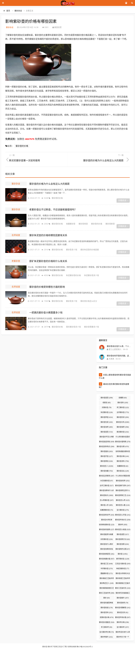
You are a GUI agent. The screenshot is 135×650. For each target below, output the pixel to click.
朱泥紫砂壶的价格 (73, 275)
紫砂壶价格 (123, 456)
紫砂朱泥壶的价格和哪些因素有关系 (48, 235)
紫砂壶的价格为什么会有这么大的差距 (49, 184)
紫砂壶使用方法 (122, 539)
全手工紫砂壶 (107, 486)
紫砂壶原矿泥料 (122, 486)
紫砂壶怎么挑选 (122, 529)
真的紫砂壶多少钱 (73, 326)
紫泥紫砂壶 (123, 432)
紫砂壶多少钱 (71, 249)
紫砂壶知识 (106, 495)
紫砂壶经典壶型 (106, 554)
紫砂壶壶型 (107, 398)
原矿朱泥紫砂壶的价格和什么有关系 (48, 261)
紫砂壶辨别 (107, 461)
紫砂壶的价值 (96, 223)
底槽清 (123, 398)
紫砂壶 (123, 554)
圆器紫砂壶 (107, 573)
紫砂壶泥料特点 (106, 446)
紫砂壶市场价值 (122, 617)
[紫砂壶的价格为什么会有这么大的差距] (15, 194)
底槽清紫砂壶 (106, 510)
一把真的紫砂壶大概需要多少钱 (45, 312)
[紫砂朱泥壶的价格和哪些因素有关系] (15, 246)
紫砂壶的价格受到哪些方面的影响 (47, 287)
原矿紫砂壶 (122, 559)
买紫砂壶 (106, 407)
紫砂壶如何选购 (106, 529)
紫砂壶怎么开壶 (122, 515)
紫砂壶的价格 (22, 146)
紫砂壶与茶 (123, 446)
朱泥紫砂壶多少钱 (91, 275)
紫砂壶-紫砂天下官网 (49, 647)
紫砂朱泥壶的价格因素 (89, 249)
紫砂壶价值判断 (122, 442)
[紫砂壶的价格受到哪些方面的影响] (15, 297)
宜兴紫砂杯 (123, 627)
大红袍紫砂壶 (106, 481)
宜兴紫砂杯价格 (106, 632)
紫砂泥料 (122, 403)
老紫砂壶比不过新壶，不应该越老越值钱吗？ (53, 209)
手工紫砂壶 (123, 407)
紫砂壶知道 (107, 608)
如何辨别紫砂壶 (106, 525)
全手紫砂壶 (123, 412)
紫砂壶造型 (123, 534)
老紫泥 (107, 403)
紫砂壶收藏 (107, 471)
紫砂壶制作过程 (122, 549)
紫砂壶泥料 (123, 461)
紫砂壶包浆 (107, 422)
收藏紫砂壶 (70, 223)
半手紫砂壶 (107, 569)
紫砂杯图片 (107, 637)
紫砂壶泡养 (107, 427)
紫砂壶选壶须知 (106, 442)
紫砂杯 (122, 525)
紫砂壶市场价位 (122, 520)
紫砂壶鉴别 (107, 451)
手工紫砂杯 (106, 627)
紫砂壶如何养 (123, 481)
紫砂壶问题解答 (122, 608)
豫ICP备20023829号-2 (84, 647)
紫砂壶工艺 (107, 564)
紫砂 (106, 598)
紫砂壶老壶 (83, 223)
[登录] (126, 3)
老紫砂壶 (16, 260)
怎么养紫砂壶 (107, 500)
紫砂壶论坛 (123, 471)
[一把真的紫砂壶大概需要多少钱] (15, 323)
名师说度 (16, 235)
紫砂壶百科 (107, 612)
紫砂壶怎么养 (123, 500)
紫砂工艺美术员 (122, 588)
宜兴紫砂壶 (123, 510)
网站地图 (73, 647)
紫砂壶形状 (123, 417)
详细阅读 (122, 200)
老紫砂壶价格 (107, 617)
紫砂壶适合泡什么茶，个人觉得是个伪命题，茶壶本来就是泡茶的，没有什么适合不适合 (119, 346)
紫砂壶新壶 (110, 223)
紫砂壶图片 (123, 598)
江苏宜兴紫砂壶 (122, 564)
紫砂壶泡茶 (123, 544)
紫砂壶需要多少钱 (91, 326)
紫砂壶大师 (122, 422)
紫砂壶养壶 (107, 417)
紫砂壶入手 (107, 505)
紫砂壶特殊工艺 (122, 495)
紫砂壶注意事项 (106, 476)
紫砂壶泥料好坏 (106, 515)
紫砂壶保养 (123, 427)
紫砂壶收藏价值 (106, 559)
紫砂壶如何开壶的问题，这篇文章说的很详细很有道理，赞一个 (119, 356)
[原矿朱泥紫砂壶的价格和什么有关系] (15, 272)
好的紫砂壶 (107, 539)
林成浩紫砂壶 (122, 569)
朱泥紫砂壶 (107, 412)
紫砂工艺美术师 (106, 593)
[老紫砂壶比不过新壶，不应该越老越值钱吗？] (15, 220)
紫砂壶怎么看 (123, 505)
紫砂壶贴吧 (122, 603)
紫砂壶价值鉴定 (106, 622)
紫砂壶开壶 (107, 456)
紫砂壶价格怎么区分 (88, 301)
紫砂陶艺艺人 (107, 583)
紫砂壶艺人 (106, 466)
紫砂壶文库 (122, 612)
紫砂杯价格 (123, 622)
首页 (8, 11)
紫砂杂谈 (18, 11)
